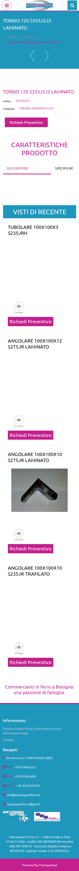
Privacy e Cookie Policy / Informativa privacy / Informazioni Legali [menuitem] (32, 731)
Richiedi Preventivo (26, 122)
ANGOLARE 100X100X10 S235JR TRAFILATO (35, 571)
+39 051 (20, 776)
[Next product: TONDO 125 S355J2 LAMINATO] (46, 56)
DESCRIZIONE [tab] (17, 168)
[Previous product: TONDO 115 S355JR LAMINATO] (32, 56)
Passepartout (48, 865)
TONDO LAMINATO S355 (23, 37)
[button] (19, 307)
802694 (31, 776)
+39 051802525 (24, 767)
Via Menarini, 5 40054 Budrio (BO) (29, 758)
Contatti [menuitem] (8, 740)
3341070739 (31, 785)
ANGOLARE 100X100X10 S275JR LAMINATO (35, 457)
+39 (19, 785)
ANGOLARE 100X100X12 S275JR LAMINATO (35, 344)
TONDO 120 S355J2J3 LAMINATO (34, 42)
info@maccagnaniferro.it (23, 795)
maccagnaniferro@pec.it (23, 804)
